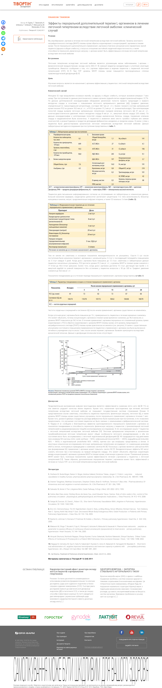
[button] (145, 4)
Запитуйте (70, 5)
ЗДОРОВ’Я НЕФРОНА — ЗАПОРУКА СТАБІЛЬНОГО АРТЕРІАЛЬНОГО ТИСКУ (119, 570)
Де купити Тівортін (63, 644)
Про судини (44, 5)
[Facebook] (3, 22)
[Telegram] (3, 38)
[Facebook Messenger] (3, 44)
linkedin (141, 631)
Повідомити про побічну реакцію (131, 639)
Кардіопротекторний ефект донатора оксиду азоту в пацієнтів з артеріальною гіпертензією (73, 571)
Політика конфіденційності (94, 647)
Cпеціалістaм (53, 17)
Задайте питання (131, 645)
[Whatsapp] (3, 33)
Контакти (88, 640)
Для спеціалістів (84, 5)
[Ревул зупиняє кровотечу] (135, 617)
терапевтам (65, 17)
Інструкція (129, 4)
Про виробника (90, 633)
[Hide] (2, 55)
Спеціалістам (89, 636)
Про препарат (57, 5)
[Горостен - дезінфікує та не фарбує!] (54, 617)
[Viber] (3, 28)
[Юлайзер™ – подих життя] (27, 617)
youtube (131, 631)
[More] (3, 49)
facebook (121, 631)
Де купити (99, 5)
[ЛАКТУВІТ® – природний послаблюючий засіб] (108, 617)
